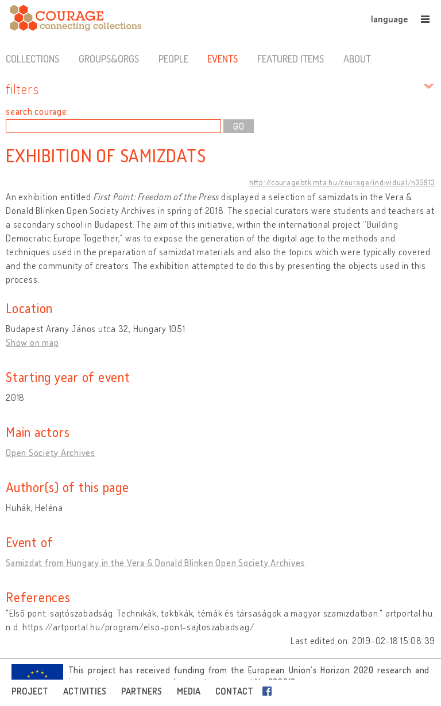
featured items (290, 58)
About (357, 58)
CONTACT (234, 691)
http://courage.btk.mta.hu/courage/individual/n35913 (342, 182)
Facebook (269, 691)
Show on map (32, 342)
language (389, 19)
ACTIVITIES (84, 691)
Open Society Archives (50, 452)
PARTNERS (141, 691)
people (173, 58)
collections (32, 58)
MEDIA (188, 691)
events (222, 58)
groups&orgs (109, 58)
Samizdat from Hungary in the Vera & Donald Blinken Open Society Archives (155, 562)
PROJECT (29, 691)
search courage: (37, 111)
